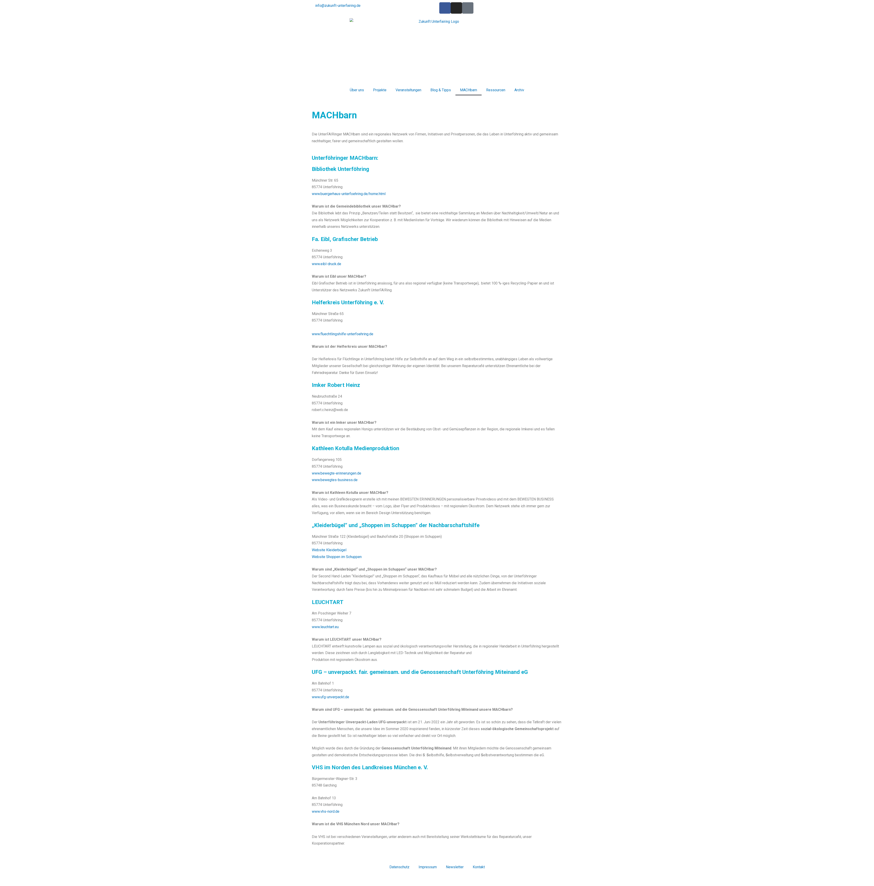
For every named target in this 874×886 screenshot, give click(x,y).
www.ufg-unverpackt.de (330, 697)
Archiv (519, 90)
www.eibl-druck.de (326, 264)
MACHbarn (468, 90)
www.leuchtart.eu (325, 627)
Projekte (379, 90)
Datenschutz (399, 867)
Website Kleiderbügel (329, 550)
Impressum (428, 867)
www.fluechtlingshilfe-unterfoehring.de (342, 334)
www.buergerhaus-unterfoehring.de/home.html (349, 194)
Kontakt (479, 867)
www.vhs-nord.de (325, 811)
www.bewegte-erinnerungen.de (336, 473)
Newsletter (455, 867)
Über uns (357, 90)
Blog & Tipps (440, 90)
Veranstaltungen (408, 90)
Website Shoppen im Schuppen (337, 557)
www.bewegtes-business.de (335, 480)
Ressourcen (495, 90)
